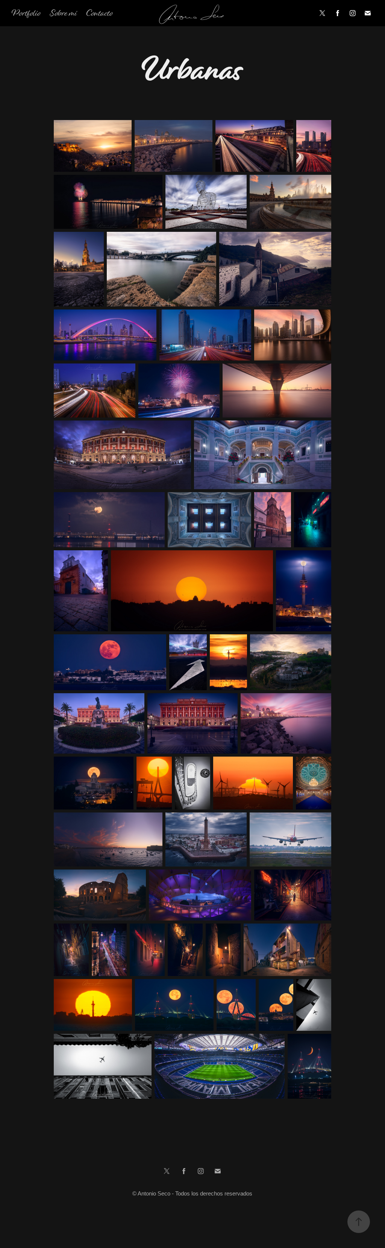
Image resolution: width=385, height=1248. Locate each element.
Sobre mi (63, 13)
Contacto (99, 13)
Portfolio (26, 13)
